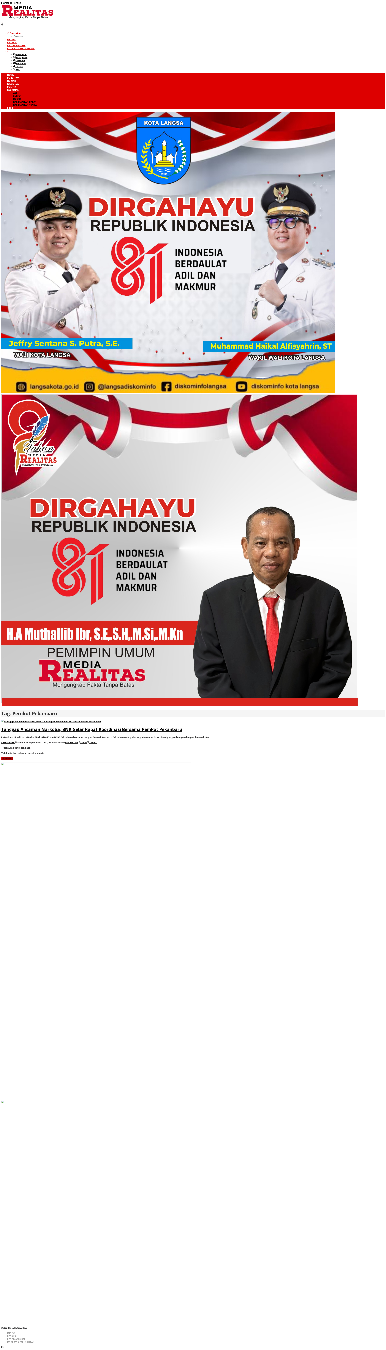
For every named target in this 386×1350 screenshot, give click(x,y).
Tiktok (19, 66)
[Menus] (2, 21)
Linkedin (20, 60)
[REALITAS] (27, 18)
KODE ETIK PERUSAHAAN (21, 1342)
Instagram (21, 57)
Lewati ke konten (11, 2)
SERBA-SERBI (8, 742)
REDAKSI (12, 1335)
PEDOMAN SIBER (16, 1339)
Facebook (21, 54)
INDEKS (11, 1332)
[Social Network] (8, 51)
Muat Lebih (7, 758)
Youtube (21, 63)
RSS (18, 69)
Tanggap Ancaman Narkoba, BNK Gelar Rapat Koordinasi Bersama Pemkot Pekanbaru (91, 729)
